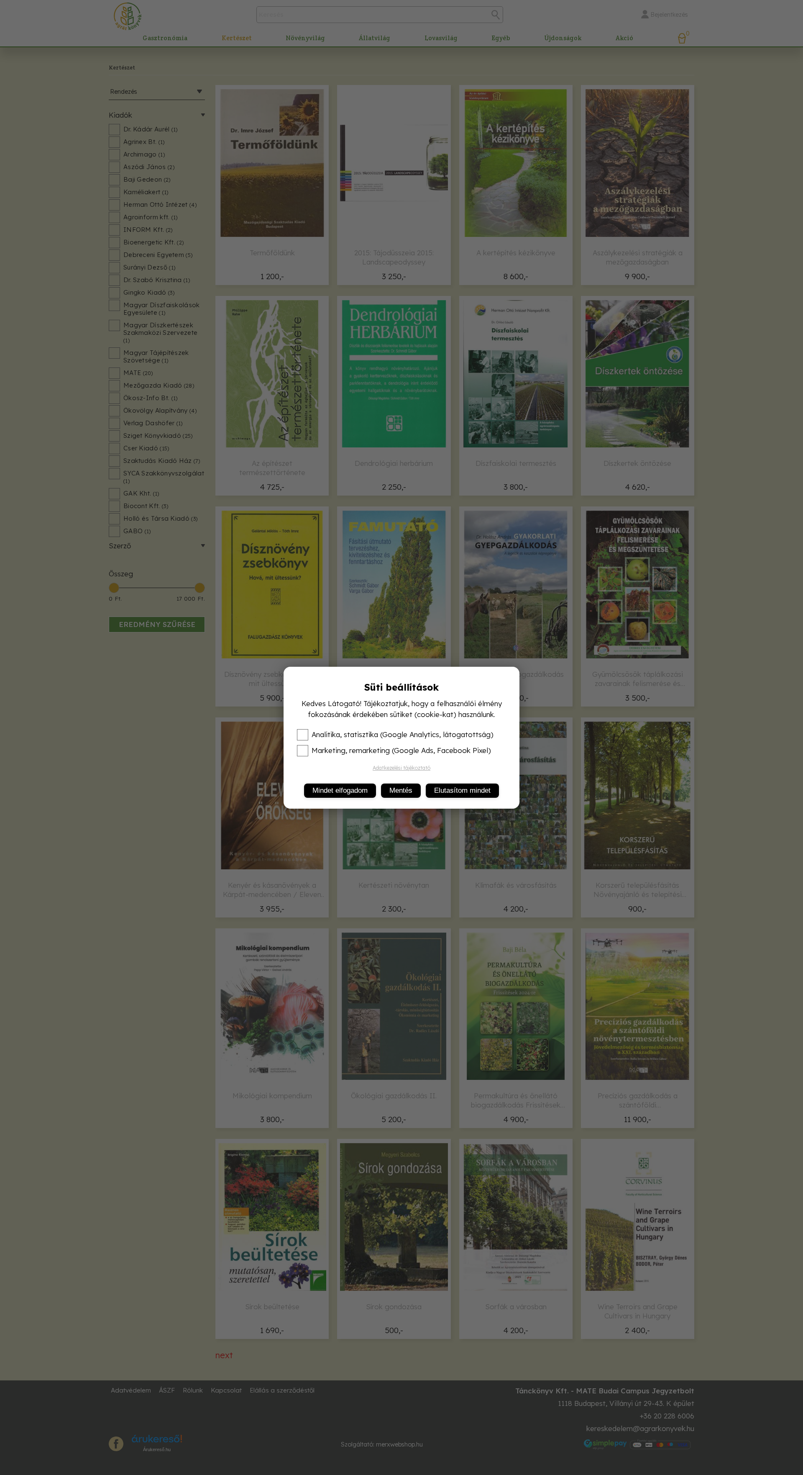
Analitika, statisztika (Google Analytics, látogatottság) (403, 734)
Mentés (400, 790)
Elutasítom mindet (462, 790)
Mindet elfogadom (340, 790)
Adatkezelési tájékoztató (401, 768)
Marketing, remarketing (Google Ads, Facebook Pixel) (401, 750)
